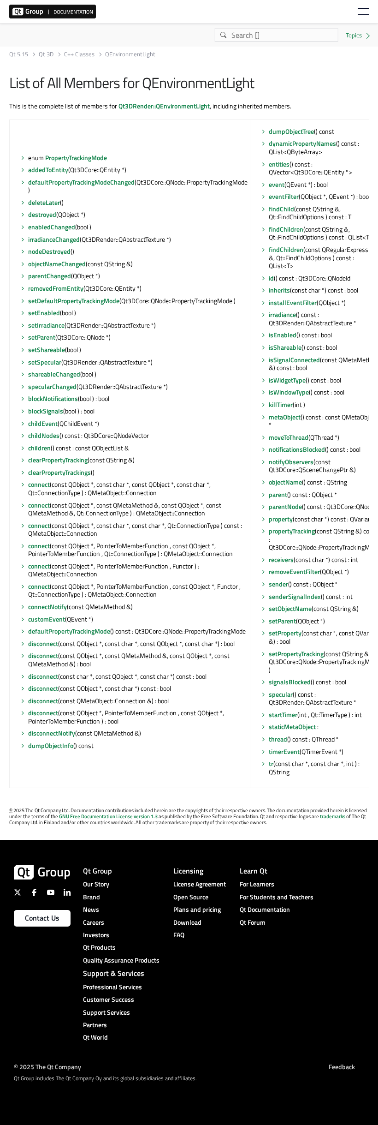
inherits (279, 290)
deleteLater (44, 202)
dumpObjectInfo (50, 745)
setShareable (46, 349)
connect (39, 484)
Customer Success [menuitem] (108, 999)
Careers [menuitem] (93, 922)
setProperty (285, 633)
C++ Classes (79, 54)
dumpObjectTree (291, 131)
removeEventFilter (294, 571)
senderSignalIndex (295, 596)
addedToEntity (48, 169)
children (39, 448)
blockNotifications (53, 398)
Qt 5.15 (18, 54)
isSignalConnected (294, 360)
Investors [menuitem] (96, 934)
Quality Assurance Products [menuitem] (121, 960)
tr (271, 763)
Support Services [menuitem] (106, 1012)
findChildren (286, 229)
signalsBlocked (290, 682)
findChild (281, 209)
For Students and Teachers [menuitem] (276, 897)
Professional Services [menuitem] (112, 987)
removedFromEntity (55, 288)
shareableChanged (54, 374)
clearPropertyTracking (58, 460)
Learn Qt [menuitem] (253, 870)
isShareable (285, 347)
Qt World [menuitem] (95, 1037)
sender (278, 584)
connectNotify (47, 606)
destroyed (42, 214)
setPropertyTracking (296, 653)
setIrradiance (46, 325)
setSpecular (44, 362)
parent (278, 494)
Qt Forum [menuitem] (253, 922)
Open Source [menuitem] (190, 897)
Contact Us (42, 917)
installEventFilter (293, 302)
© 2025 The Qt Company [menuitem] (47, 1066)
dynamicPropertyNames (302, 143)
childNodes (43, 435)
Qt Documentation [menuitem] (265, 909)
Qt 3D (46, 54)
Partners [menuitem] (95, 1024)
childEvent (43, 423)
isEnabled (282, 335)
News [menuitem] (91, 909)
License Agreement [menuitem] (199, 884)
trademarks (332, 816)
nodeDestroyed (49, 251)
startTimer (283, 714)
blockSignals (45, 411)
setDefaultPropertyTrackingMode (73, 300)
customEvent (46, 619)
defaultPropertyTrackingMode (69, 631)
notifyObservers (291, 462)
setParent (41, 337)
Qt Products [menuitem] (99, 947)
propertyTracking (292, 531)
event (276, 184)
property (281, 519)
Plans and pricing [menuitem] (197, 909)
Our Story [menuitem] (96, 884)
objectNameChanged (57, 264)
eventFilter (284, 196)
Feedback (342, 1066)
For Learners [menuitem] (257, 884)
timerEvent (284, 751)
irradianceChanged (54, 239)
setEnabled (44, 312)
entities (279, 164)
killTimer (281, 404)
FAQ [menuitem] (178, 934)
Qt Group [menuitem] (97, 870)
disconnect (43, 643)
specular (281, 694)
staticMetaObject (292, 726)
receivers (281, 559)
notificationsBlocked (297, 449)
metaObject (285, 417)
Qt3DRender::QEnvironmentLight (164, 106)
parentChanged (49, 276)
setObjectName (290, 608)
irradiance (282, 314)
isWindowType (289, 392)
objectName (285, 482)
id (271, 278)
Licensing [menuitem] (188, 870)
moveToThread (288, 437)
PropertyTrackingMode (76, 157)
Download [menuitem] (187, 922)
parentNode (285, 506)
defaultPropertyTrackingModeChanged (81, 182)
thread (278, 739)
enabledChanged (51, 227)
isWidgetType (287, 380)
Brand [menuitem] (91, 897)
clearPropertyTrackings (59, 472)
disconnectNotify (51, 733)
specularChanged (52, 386)
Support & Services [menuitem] (113, 973)
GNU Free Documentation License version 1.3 (108, 816)
